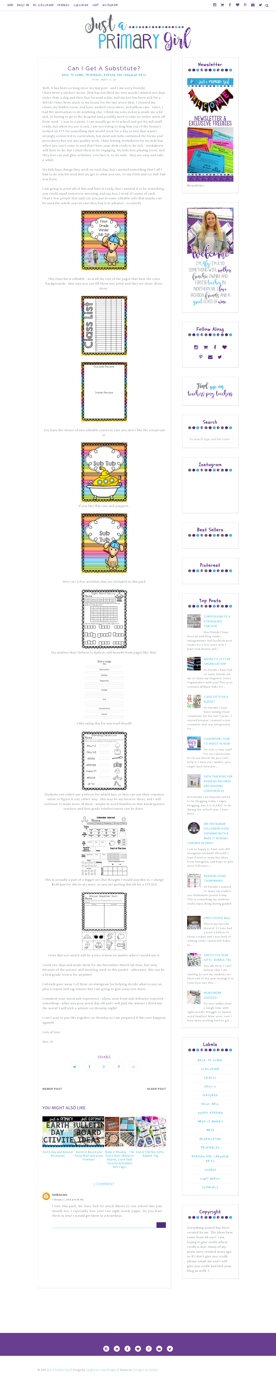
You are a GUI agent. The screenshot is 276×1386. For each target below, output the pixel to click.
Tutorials (210, 1187)
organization (210, 1139)
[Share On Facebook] (89, 1066)
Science (210, 1170)
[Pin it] (119, 1066)
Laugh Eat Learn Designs (101, 1370)
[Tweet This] (75, 1066)
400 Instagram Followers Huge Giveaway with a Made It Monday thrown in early (208, 833)
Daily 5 (210, 1086)
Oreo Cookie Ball (217, 918)
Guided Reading (210, 1113)
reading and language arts (125, 75)
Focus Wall (210, 1104)
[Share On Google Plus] (104, 1066)
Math (210, 1130)
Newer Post (52, 1089)
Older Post (156, 1089)
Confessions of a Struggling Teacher (217, 621)
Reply (161, 1225)
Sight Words (210, 1179)
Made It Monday (210, 1121)
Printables (94, 75)
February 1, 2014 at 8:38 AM (68, 1199)
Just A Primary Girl (58, 1370)
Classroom (210, 1069)
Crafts (210, 1078)
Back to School (73, 75)
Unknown (60, 1195)
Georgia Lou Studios (145, 1370)
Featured (210, 1095)
